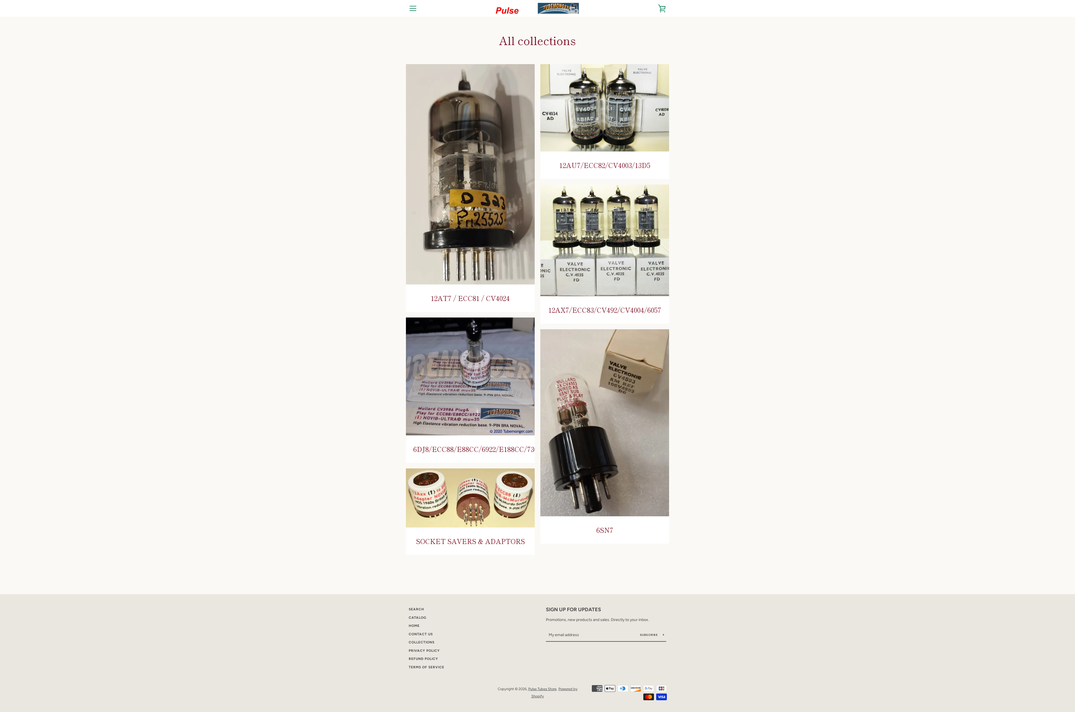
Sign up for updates (573, 609)
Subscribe (649, 635)
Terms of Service (426, 667)
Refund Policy (423, 659)
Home (414, 626)
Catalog (417, 618)
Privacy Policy (424, 651)
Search (416, 609)
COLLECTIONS (421, 642)
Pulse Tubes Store (542, 689)
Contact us (421, 634)
